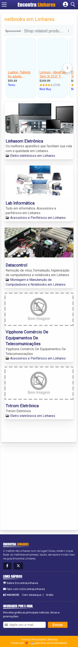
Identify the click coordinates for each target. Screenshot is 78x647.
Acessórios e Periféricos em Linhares (38, 218)
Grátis (49, 594)
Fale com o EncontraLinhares (25, 589)
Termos (25, 639)
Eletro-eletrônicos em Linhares (32, 156)
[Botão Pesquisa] (74, 4)
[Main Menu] (4, 4)
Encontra (37, 4)
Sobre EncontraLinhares (22, 583)
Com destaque (32, 594)
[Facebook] (7, 566)
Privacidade (39, 639)
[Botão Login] (65, 4)
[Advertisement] (39, 487)
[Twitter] (18, 566)
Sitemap (52, 639)
